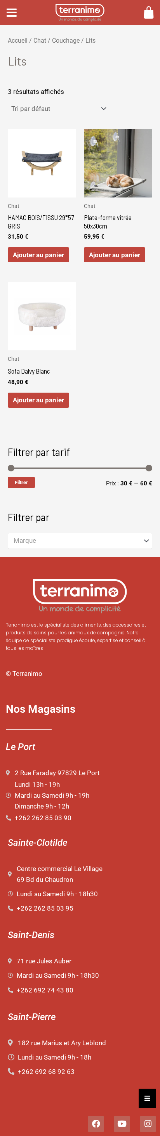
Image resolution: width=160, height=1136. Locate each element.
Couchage (66, 40)
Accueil (18, 40)
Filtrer (21, 482)
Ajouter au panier (38, 255)
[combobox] (80, 541)
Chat (39, 40)
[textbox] (76, 540)
